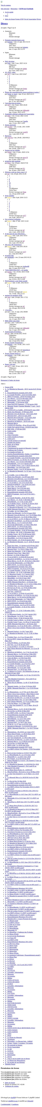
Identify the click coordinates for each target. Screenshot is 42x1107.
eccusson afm (9, 255)
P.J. (24, 168)
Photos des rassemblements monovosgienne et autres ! (22, 92)
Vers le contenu (6, 5)
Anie (8, 63)
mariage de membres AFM (13, 295)
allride (25, 69)
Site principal (5, 9)
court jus (10, 137)
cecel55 (9, 127)
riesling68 (10, 257)
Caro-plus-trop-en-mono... (13, 103)
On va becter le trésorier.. (13, 219)
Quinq (25, 88)
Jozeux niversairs (10, 125)
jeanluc (9, 272)
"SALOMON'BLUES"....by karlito (16, 270)
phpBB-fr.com (13, 1101)
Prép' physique (9, 61)
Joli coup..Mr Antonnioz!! (13, 245)
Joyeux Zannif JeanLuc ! (13, 353)
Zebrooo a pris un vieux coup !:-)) (16, 172)
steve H (25, 157)
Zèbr (8, 116)
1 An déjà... (8, 310)
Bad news (8, 136)
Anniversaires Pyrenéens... (13, 332)
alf (23, 230)
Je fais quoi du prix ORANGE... (15, 234)
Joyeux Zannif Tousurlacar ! (14, 342)
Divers (4, 23)
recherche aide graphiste (12, 161)
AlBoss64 (26, 110)
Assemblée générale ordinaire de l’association (19, 114)
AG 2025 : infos (10, 72)
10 (10, 183)
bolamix (10, 42)
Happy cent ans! (10, 364)
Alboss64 (30, 1101)
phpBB (13, 1097)
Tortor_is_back (12, 94)
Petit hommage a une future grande (16, 281)
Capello (25, 121)
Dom (9, 163)
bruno (9, 197)
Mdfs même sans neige (12, 321)
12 (10, 186)
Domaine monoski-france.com (14, 40)
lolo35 (25, 292)
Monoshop (14, 9)
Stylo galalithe (9, 196)
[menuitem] (6, 16)
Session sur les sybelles (12, 150)
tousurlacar (26, 350)
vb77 (9, 74)
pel (8, 174)
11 (9, 185)
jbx (24, 317)
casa (8, 297)
